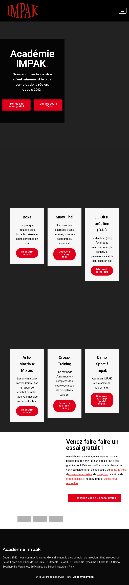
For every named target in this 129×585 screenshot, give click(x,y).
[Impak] (22, 10)
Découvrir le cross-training (64, 406)
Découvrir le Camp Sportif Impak (102, 400)
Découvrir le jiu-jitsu (102, 270)
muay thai (102, 474)
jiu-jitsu (122, 469)
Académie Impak (83, 576)
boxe (113, 469)
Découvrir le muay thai (64, 254)
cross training (74, 478)
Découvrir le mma (27, 411)
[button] (16, 105)
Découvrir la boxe (27, 253)
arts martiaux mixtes (80, 474)
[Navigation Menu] (122, 11)
